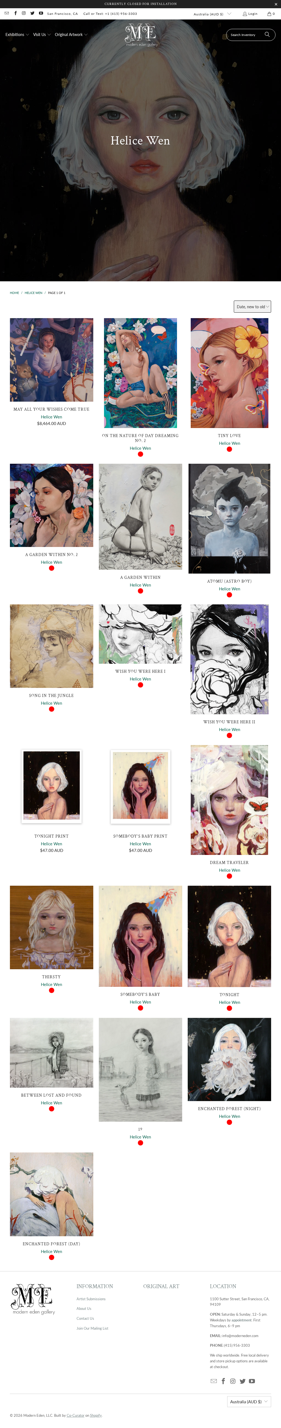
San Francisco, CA (62, 14)
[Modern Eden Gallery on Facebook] (15, 14)
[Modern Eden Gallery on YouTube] (40, 14)
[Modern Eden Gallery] (141, 34)
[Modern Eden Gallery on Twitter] (32, 14)
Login (253, 14)
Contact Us (85, 1318)
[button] (17, 35)
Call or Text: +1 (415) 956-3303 (110, 14)
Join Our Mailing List (92, 1328)
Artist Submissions (91, 1299)
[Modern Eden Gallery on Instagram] (23, 14)
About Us (84, 1308)
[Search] (267, 35)
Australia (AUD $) (209, 14)
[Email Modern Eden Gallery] (6, 14)
